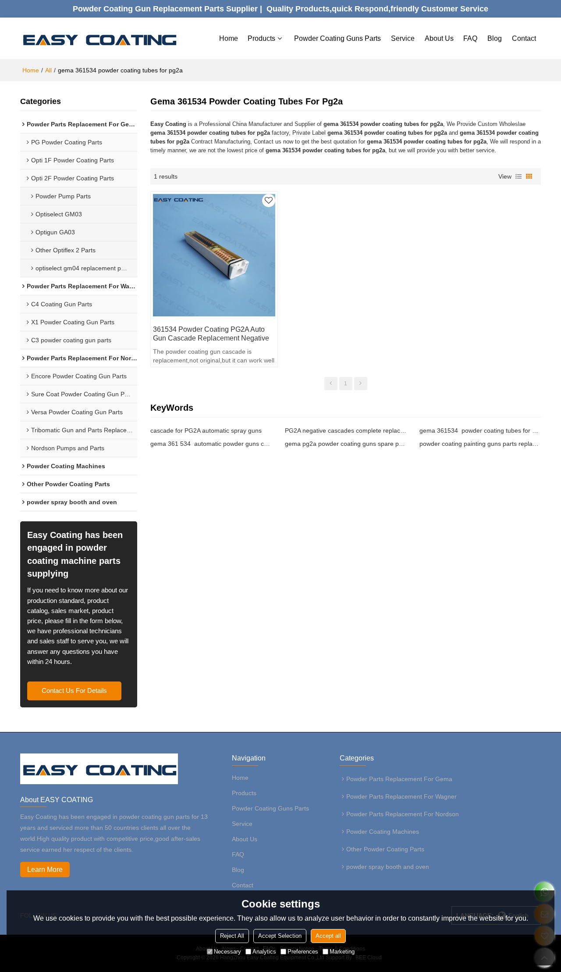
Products (261, 38)
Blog (494, 38)
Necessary (227, 951)
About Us (439, 38)
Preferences (303, 951)
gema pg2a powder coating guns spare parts (345, 443)
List (518, 176)
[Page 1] (330, 383)
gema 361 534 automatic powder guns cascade (211, 443)
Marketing (342, 951)
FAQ (470, 38)
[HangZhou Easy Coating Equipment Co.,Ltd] (99, 38)
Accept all (328, 936)
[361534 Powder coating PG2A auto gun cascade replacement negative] (214, 255)
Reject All (232, 936)
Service (403, 38)
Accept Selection (280, 936)
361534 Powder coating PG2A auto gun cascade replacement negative (211, 334)
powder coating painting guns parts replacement (480, 443)
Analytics (264, 951)
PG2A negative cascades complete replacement (345, 430)
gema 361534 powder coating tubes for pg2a (480, 430)
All (48, 70)
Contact (524, 38)
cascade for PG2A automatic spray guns (206, 430)
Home (228, 38)
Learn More (45, 869)
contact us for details (74, 690)
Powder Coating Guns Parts (337, 38)
